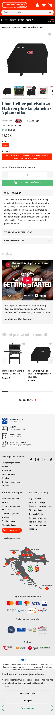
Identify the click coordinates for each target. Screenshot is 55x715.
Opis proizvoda (12, 193)
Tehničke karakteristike (18, 232)
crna (5, 145)
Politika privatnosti (37, 518)
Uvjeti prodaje (35, 498)
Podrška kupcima (9, 521)
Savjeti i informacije (10, 498)
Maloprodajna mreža (11, 463)
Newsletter (6, 517)
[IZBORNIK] (50, 19)
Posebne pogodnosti (11, 513)
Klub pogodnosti (9, 474)
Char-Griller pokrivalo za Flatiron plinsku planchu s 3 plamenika (39, 374)
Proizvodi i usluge (37, 502)
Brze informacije (14, 240)
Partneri (5, 466)
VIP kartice (6, 470)
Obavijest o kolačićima (23, 683)
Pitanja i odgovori (9, 525)
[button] (50, 360)
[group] (27, 57)
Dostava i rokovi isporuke (40, 506)
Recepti (13, 20)
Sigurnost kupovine (37, 510)
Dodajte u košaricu (29, 182)
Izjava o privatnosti (37, 522)
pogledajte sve (26, 400)
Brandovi (5, 478)
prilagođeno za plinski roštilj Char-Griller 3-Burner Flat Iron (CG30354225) (27, 156)
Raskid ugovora (10, 530)
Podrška (29, 20)
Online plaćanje (36, 514)
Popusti (4, 20)
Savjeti (21, 20)
